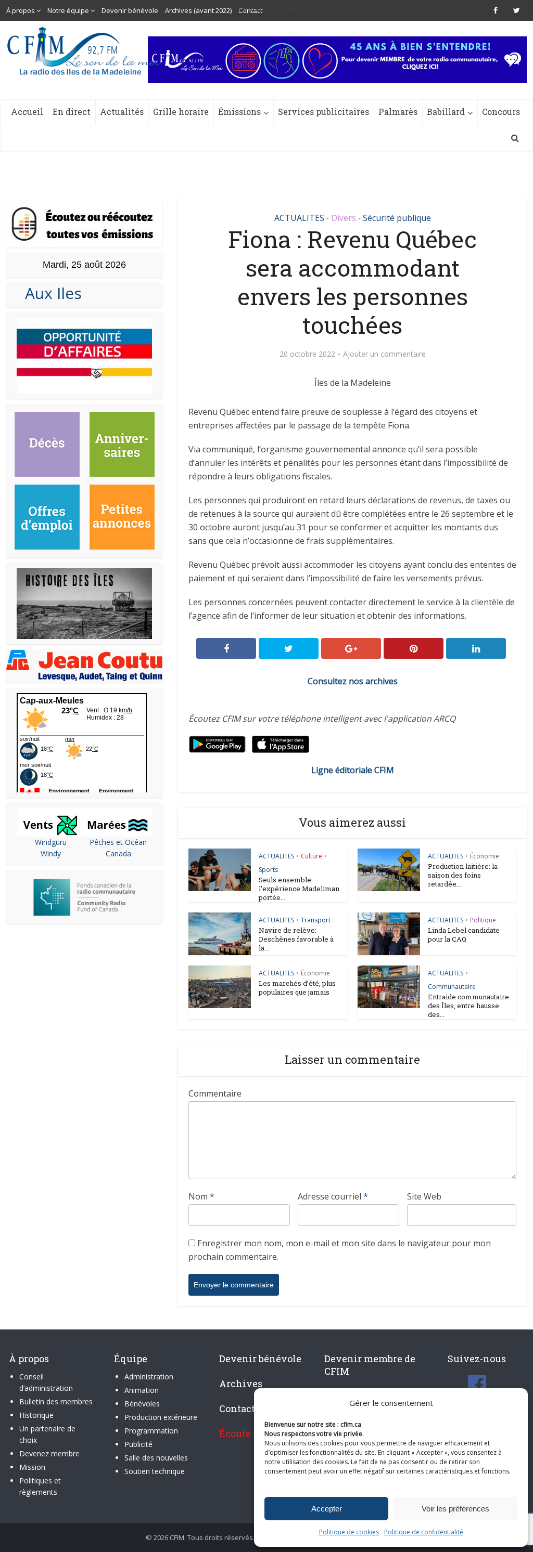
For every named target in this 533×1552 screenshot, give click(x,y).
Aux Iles (49, 293)
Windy (51, 853)
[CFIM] (85, 51)
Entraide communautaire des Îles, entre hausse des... (468, 1005)
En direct (72, 111)
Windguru (51, 842)
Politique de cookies (349, 1532)
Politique (483, 920)
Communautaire (452, 986)
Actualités (122, 111)
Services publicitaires (323, 111)
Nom (201, 1196)
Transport (316, 920)
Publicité (138, 1444)
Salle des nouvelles (156, 1458)
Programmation (151, 1431)
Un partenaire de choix (47, 1434)
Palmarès (397, 111)
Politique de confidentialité (423, 1532)
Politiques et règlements (40, 1486)
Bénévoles (142, 1403)
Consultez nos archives (353, 681)
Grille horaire (181, 111)
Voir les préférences (455, 1508)
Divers (343, 218)
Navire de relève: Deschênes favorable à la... (296, 939)
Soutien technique (154, 1471)
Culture (311, 856)
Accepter (326, 1508)
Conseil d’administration (46, 1382)
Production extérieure (160, 1417)
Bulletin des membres (56, 1401)
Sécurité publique (397, 218)
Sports (268, 869)
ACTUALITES (299, 218)
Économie (484, 856)
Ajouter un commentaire (384, 354)
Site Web (424, 1196)
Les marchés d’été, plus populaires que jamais (297, 988)
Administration (148, 1376)
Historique (36, 1415)
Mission (32, 1467)
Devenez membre (49, 1453)
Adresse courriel (333, 1196)
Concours (501, 111)
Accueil (27, 111)
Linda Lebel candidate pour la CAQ (464, 934)
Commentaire (215, 1093)
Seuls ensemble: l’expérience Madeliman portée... (299, 888)
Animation (141, 1390)
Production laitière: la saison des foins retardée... (463, 875)
